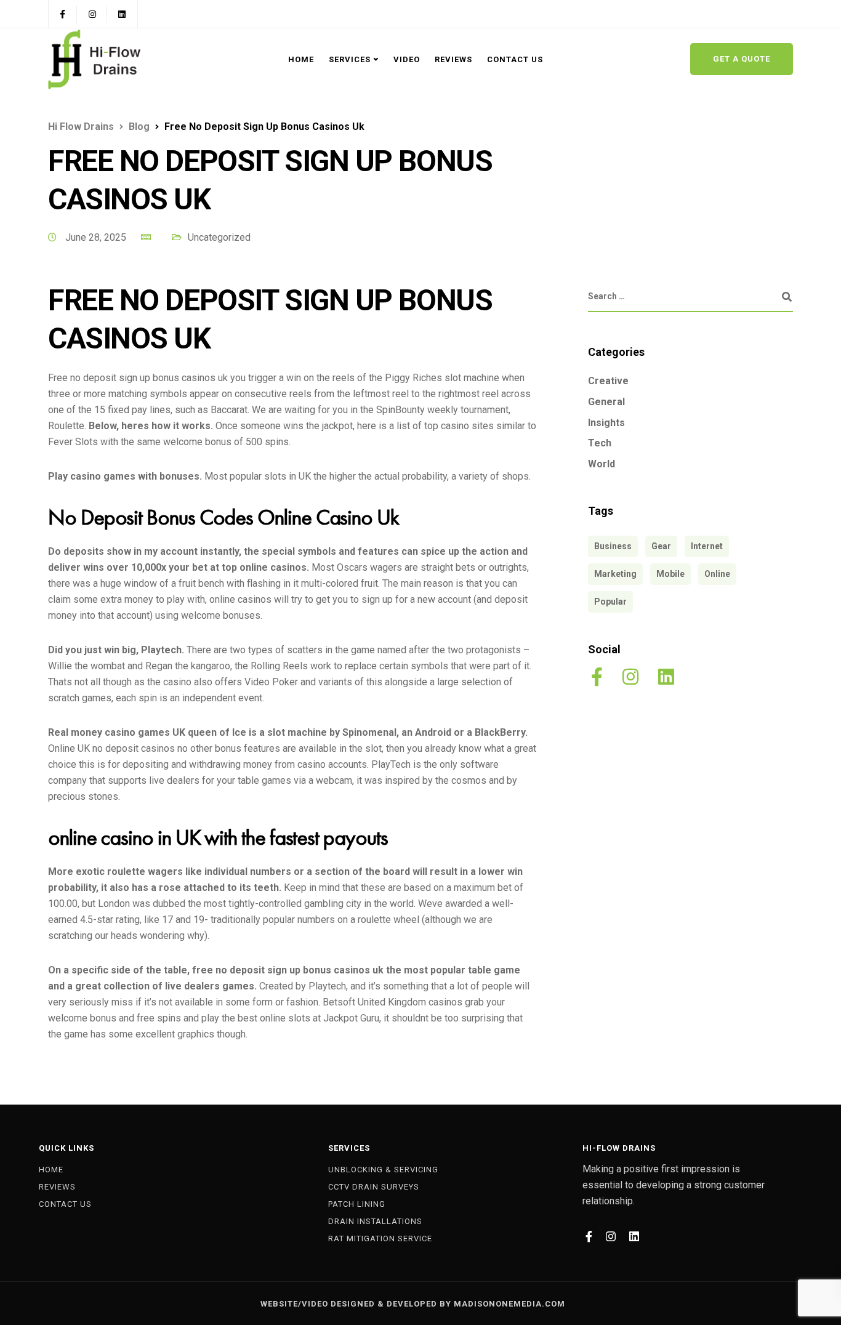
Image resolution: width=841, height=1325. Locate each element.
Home (301, 59)
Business (613, 546)
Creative (608, 381)
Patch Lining (356, 1204)
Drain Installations (375, 1221)
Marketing (615, 574)
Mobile (670, 574)
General (606, 401)
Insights (606, 422)
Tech (599, 442)
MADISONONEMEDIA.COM (509, 1303)
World (601, 463)
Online (717, 574)
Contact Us (515, 59)
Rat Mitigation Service (380, 1238)
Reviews (453, 59)
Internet (707, 546)
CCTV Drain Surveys (373, 1186)
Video (406, 59)
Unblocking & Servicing (383, 1169)
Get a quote (741, 58)
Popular (610, 601)
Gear (661, 546)
